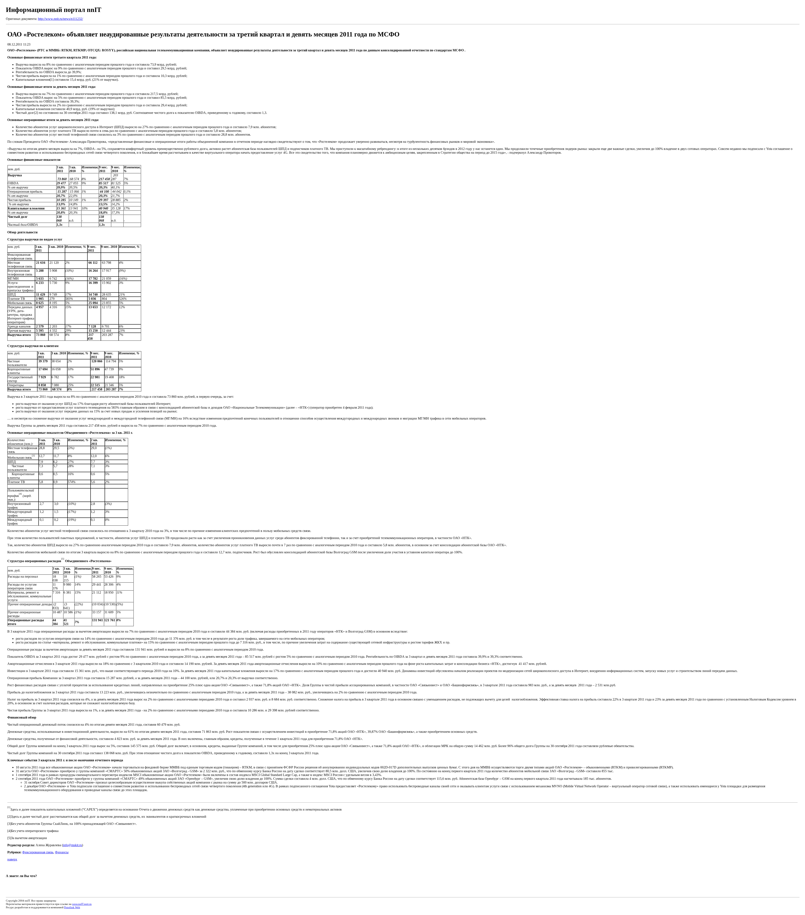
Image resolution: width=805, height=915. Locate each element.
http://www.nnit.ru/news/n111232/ (60, 19)
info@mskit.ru (72, 845)
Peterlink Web (72, 907)
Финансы (62, 852)
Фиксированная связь (37, 852)
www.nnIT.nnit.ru (82, 904)
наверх (12, 859)
